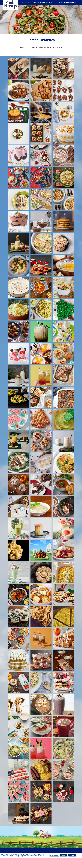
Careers (73, 2)
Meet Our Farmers (39, 2)
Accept (72, 855)
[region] (41, 855)
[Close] (80, 855)
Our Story (24, 2)
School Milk (67, 2)
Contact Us (60, 2)
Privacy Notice (21, 856)
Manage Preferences (54, 855)
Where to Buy (52, 2)
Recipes (46, 2)
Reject (63, 855)
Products (30, 2)
